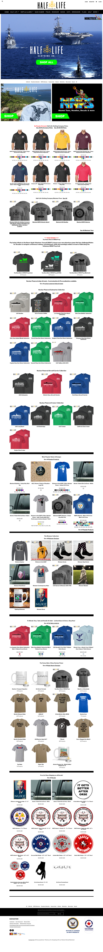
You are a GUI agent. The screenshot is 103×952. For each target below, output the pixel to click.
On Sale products (53, 623)
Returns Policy (27, 921)
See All (65, 198)
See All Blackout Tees (87, 230)
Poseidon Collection (35, 81)
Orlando (57, 81)
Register (91, 1)
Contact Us (12, 921)
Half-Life (28, 81)
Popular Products (53, 459)
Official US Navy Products (25, 923)
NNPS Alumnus (44, 81)
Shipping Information (14, 923)
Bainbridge (62, 81)
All (76, 81)
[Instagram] (13, 930)
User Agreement (19, 921)
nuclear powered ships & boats (53, 283)
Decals (73, 81)
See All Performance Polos (44, 128)
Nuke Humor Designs (53, 665)
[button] (15, 12)
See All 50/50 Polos (60, 128)
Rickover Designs (53, 538)
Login (86, 1)
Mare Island (68, 81)
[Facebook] (11, 930)
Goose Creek (51, 81)
